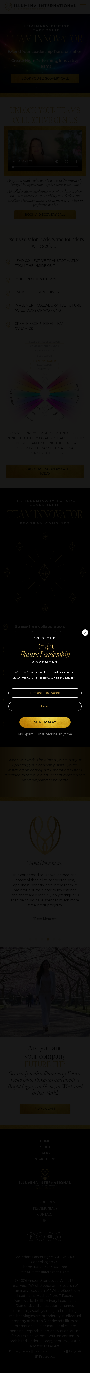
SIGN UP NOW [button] (45, 722)
